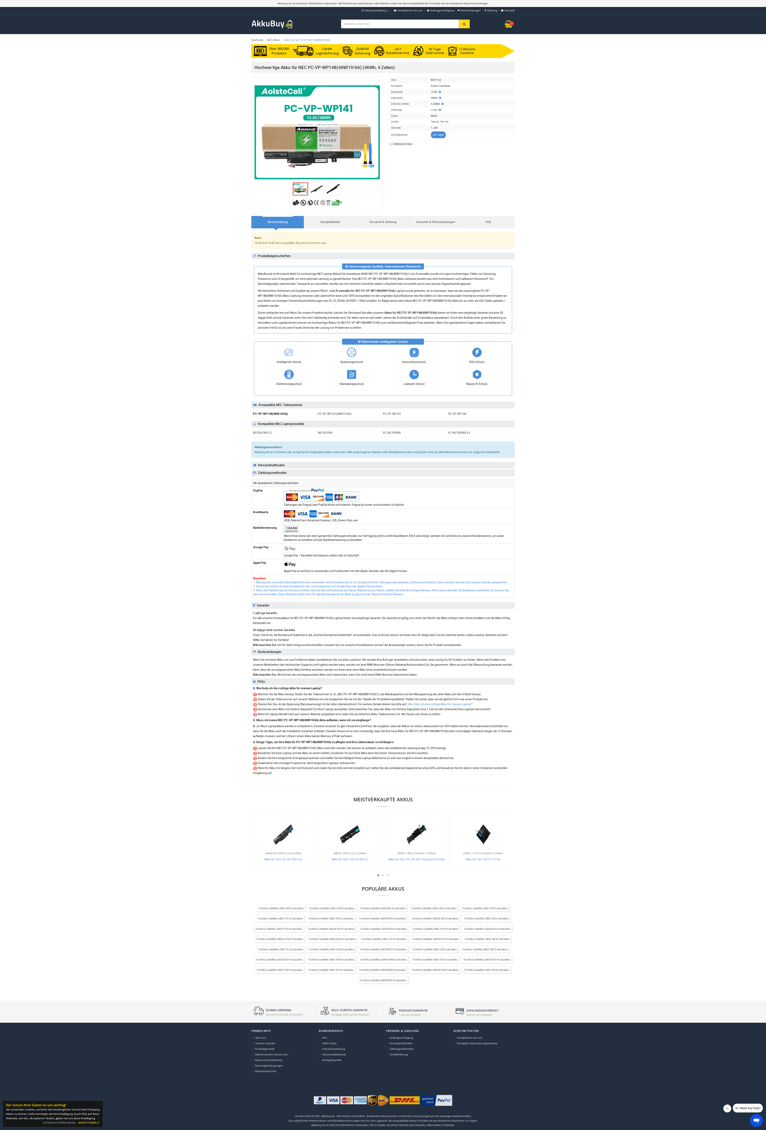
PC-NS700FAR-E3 (459, 432)
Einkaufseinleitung (375, 10)
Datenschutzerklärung (268, 1060)
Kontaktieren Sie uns (410, 10)
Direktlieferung (399, 1054)
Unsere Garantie (265, 1043)
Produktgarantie (265, 1049)
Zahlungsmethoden (402, 1049)
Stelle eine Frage (402, 143)
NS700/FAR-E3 (262, 432)
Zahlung (492, 10)
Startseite (257, 40)
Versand (509, 10)
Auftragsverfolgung (442, 10)
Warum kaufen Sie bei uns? (271, 1054)
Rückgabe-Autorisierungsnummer (477, 1043)
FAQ (324, 1037)
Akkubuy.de (328, 1116)
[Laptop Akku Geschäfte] (272, 27)
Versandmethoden (401, 1043)
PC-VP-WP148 (457, 413)
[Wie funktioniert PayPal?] (436, 1106)
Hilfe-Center (329, 1043)
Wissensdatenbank (334, 1054)
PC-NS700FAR (392, 432)
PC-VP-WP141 (392, 413)
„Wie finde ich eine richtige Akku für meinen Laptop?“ (440, 704)
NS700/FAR (325, 432)
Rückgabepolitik (332, 1060)
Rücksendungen (471, 10)
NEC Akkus (273, 40)
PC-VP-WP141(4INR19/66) (334, 413)
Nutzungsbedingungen (269, 1065)
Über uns (260, 1037)
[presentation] (277, 222)
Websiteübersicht (265, 1071)
